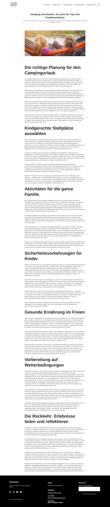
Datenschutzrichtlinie (54, 493)
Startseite (47, 4)
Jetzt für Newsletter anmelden (89, 494)
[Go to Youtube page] (17, 492)
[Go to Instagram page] (10, 492)
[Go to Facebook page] (21, 492)
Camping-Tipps (91, 4)
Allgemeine (51, 495)
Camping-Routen (79, 4)
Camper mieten (56, 4)
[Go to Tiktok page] (14, 492)
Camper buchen (67, 4)
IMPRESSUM (51, 490)
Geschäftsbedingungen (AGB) (56, 498)
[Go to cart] (99, 5)
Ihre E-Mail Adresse (85, 486)
